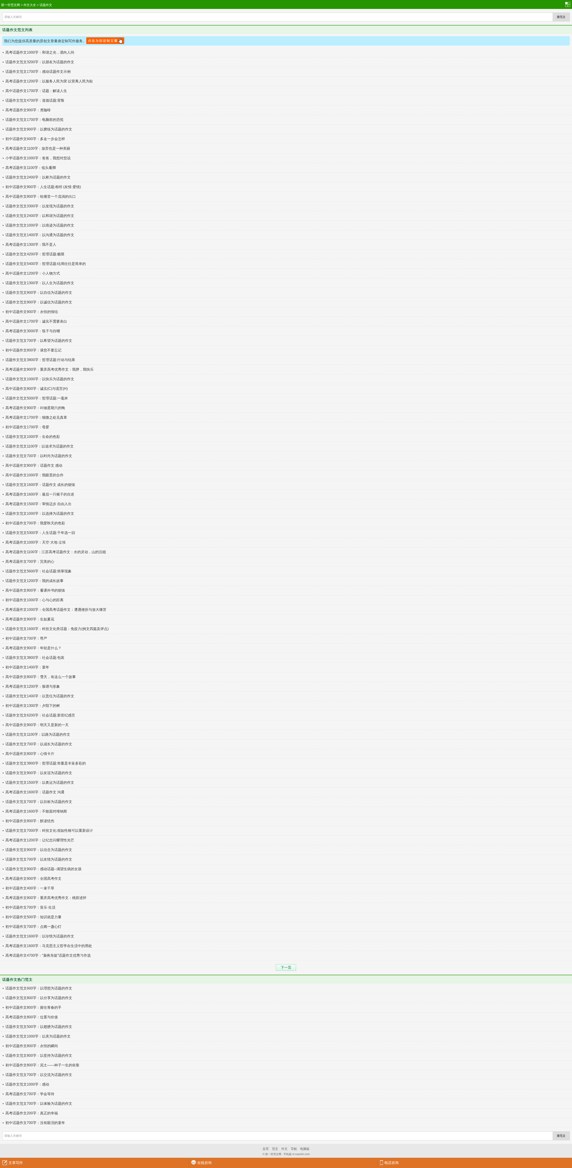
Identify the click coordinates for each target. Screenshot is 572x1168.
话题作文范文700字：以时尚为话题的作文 (38, 456)
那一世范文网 (10, 5)
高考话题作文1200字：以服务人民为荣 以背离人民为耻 (49, 81)
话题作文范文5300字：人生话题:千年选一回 (40, 533)
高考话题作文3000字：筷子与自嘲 (32, 331)
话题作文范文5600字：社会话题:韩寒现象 (38, 571)
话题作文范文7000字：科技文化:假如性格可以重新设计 (49, 830)
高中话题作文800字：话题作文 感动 (33, 465)
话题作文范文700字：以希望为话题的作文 (38, 340)
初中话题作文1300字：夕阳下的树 (32, 706)
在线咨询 (204, 1163)
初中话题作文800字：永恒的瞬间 (31, 1046)
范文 (275, 1149)
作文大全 (29, 5)
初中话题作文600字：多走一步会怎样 (35, 139)
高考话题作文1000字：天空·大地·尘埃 (35, 542)
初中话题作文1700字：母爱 (27, 427)
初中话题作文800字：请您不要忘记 (33, 350)
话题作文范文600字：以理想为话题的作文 (38, 988)
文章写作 (15, 1163)
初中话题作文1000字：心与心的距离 (34, 600)
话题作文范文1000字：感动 (27, 1084)
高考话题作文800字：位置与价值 (31, 1017)
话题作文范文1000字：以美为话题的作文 (38, 1036)
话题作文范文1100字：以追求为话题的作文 (39, 446)
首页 (266, 1149)
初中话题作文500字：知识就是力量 (33, 917)
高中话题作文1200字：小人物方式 (32, 273)
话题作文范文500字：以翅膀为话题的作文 (38, 1027)
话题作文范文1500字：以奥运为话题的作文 (39, 782)
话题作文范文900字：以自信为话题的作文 (38, 292)
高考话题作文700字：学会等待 (29, 1094)
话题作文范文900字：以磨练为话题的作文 (38, 129)
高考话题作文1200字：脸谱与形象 (32, 686)
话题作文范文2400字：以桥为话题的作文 (38, 177)
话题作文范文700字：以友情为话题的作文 (38, 859)
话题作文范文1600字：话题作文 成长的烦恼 (40, 485)
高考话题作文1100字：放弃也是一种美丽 (37, 148)
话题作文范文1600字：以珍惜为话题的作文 (39, 936)
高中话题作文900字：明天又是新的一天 (37, 725)
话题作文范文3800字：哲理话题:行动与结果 (40, 360)
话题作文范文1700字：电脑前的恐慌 (34, 120)
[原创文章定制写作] (105, 41)
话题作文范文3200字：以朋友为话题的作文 (39, 62)
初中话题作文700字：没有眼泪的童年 (35, 1123)
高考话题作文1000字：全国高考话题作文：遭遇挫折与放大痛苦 (55, 609)
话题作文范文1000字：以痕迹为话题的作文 (39, 225)
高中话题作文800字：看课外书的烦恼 (35, 590)
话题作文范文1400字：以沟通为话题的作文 (39, 235)
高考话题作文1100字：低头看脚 (30, 168)
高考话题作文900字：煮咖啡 (28, 110)
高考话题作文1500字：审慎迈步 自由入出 (38, 504)
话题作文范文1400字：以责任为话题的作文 (39, 696)
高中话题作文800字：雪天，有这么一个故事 (40, 677)
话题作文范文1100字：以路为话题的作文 (37, 734)
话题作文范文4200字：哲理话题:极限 (34, 254)
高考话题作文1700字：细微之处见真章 (36, 417)
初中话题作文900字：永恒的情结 (31, 312)
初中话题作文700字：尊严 (26, 638)
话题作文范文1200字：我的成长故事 (34, 581)
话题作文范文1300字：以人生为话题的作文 (39, 283)
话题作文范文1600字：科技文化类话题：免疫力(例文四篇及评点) (57, 629)
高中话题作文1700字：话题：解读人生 (36, 91)
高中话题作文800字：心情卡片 (29, 754)
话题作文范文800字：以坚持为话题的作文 (38, 1055)
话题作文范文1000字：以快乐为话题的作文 (39, 379)
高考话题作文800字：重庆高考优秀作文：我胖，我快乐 (49, 369)
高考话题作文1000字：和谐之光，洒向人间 (39, 52)
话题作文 (46, 5)
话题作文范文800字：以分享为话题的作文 (38, 998)
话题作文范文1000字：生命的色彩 (32, 437)
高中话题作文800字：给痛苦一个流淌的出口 (40, 196)
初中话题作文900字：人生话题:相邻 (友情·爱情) (43, 187)
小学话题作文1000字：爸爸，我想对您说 (38, 158)
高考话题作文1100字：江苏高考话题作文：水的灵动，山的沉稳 (55, 552)
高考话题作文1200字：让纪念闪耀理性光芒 (39, 840)
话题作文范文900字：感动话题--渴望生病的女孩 (43, 869)
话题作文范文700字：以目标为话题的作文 (38, 802)
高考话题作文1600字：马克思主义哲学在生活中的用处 (48, 946)
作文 (284, 1149)
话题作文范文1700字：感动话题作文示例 (38, 72)
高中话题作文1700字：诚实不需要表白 (36, 321)
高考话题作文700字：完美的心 (29, 561)
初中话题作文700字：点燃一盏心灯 (33, 927)
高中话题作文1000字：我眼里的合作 (34, 475)
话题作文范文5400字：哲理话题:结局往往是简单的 (45, 264)
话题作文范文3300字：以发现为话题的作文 (39, 206)
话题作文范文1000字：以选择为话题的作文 (39, 513)
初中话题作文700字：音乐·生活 (30, 907)
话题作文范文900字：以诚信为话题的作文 (38, 302)
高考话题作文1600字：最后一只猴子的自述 (39, 494)
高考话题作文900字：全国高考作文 (33, 878)
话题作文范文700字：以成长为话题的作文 (38, 744)
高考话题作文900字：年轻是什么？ (33, 648)
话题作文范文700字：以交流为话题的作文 (38, 1075)
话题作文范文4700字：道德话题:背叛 (34, 100)
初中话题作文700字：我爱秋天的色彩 (35, 523)
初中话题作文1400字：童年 (27, 667)
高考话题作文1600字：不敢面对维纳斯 (36, 811)
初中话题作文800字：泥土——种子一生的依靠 (42, 1065)
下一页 (286, 967)
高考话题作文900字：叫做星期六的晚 (35, 408)
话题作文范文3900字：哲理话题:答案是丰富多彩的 (45, 763)
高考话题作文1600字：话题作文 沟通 (34, 792)
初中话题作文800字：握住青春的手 (33, 1007)
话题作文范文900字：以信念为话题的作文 (38, 850)
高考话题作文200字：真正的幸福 (31, 1113)
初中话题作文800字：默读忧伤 (29, 821)
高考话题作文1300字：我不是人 (30, 244)
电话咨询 (391, 1163)
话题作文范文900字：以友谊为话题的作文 (38, 773)
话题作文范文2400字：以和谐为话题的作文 (39, 216)
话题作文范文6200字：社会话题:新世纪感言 (40, 715)
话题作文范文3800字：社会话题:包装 (34, 658)
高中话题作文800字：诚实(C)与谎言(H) (36, 389)
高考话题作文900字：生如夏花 (29, 619)
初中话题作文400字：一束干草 (29, 888)
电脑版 (304, 1149)
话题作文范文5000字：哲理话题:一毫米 (36, 398)
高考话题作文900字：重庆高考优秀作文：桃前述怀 (45, 898)
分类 (568, 4)
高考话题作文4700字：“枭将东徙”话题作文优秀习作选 (48, 955)
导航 (294, 1149)
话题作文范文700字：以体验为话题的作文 (38, 1103)
